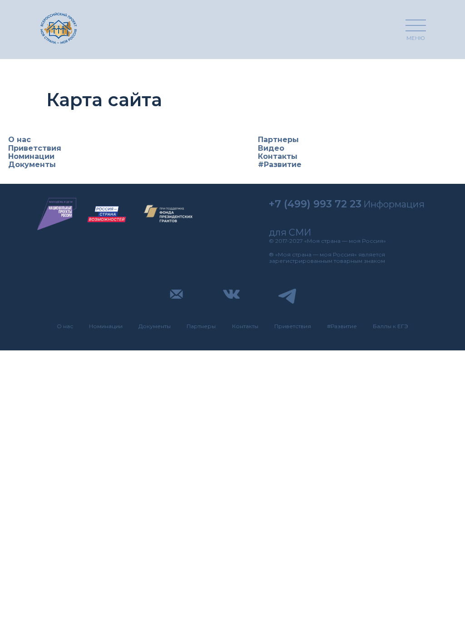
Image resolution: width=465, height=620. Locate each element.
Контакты (277, 156)
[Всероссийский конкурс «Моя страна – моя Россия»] (58, 27)
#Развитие (280, 164)
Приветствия (34, 148)
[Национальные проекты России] (56, 214)
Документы (32, 164)
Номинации (31, 156)
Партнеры (278, 139)
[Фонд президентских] (168, 214)
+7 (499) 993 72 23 (315, 204)
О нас (19, 139)
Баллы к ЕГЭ (390, 326)
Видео (271, 148)
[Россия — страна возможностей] (106, 214)
